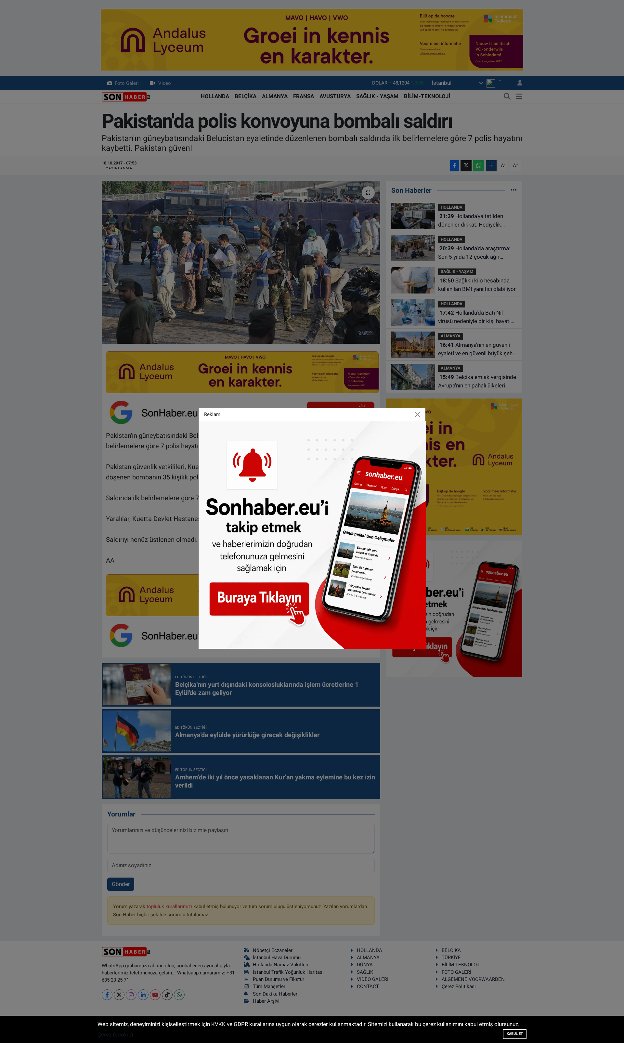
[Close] (417, 414)
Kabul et (515, 1034)
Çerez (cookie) (115, 1034)
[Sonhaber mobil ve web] (312, 534)
